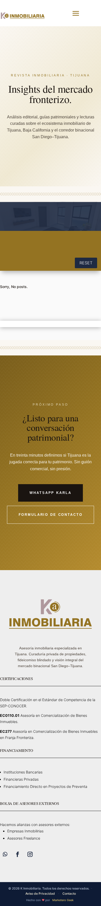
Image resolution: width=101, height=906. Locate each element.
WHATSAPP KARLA (50, 493)
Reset (86, 262)
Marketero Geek (63, 900)
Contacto (69, 893)
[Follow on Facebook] (17, 854)
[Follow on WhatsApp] (5, 854)
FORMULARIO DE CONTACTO (51, 515)
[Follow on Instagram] (30, 854)
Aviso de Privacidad (40, 893)
